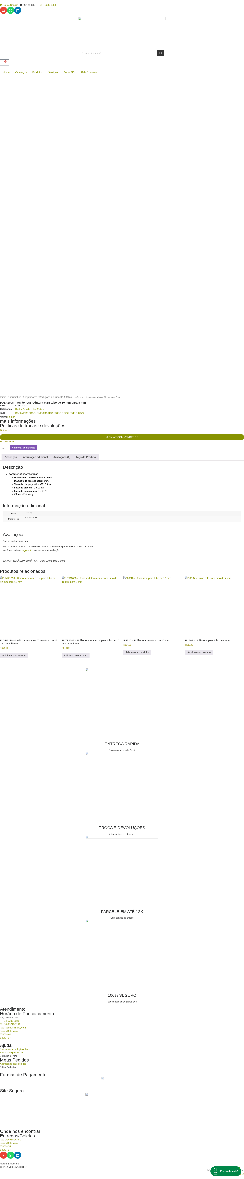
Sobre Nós (70, 72)
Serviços (53, 72)
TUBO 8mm (77, 413)
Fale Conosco (89, 72)
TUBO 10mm (62, 413)
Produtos (37, 72)
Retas (40, 409)
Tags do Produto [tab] (86, 457)
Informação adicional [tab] (35, 457)
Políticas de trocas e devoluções (32, 425)
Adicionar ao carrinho (23, 448)
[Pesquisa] (160, 53)
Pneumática (14, 397)
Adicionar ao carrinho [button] (14, 655)
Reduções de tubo (49, 397)
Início (3, 397)
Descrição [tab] (11, 457)
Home (6, 72)
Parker (11, 416)
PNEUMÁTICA (45, 413)
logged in (27, 550)
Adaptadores (30, 397)
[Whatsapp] (10, 10)
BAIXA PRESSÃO (25, 413)
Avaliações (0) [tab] (61, 457)
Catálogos (21, 72)
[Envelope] (3, 10)
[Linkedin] (17, 10)
